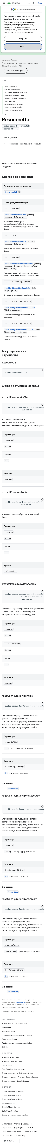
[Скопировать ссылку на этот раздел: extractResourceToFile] (30, 492)
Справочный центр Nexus (12, 1099)
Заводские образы (9, 1039)
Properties (12, 788)
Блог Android (7, 1065)
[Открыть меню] (3, 3)
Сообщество (28, 1124)
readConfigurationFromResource (20, 307)
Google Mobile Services (11, 1107)
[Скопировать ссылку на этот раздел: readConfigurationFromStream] (40, 899)
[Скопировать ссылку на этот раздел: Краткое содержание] (36, 177)
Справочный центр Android (13, 1091)
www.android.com (9, 1103)
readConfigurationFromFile (17, 288)
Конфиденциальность (12, 1132)
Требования (6, 1027)
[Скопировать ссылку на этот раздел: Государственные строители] (20, 355)
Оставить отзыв (30, 1132)
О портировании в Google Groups (15, 1081)
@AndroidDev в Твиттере (12, 1061)
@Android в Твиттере (10, 1057)
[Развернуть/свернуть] (16, 86)
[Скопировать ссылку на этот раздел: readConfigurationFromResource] (4, 799)
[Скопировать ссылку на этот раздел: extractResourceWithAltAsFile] (38, 584)
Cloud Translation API (12, 66)
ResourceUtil (11, 192)
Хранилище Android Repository (14, 1023)
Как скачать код (8, 1031)
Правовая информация (13, 1128)
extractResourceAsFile (15, 214)
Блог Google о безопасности (13, 1069)
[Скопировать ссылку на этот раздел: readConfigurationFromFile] (35, 696)
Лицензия (29, 1128)
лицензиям (20, 1002)
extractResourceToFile (15, 241)
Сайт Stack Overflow (10, 1111)
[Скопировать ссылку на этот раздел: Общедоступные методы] (4, 390)
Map (6, 773)
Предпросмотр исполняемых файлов (17, 1035)
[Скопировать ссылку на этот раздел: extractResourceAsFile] (30, 397)
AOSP (4, 81)
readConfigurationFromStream (19, 329)
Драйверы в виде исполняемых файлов (17, 1043)
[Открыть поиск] (28, 2)
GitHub (4, 1047)
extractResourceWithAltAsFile (19, 263)
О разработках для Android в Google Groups (20, 1077)
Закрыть (23, 39)
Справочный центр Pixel (11, 1095)
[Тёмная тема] (42, 370)
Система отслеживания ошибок (15, 1115)
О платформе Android (11, 1124)
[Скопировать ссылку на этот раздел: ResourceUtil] (19, 362)
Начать (23, 46)
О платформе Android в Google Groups (17, 1073)
